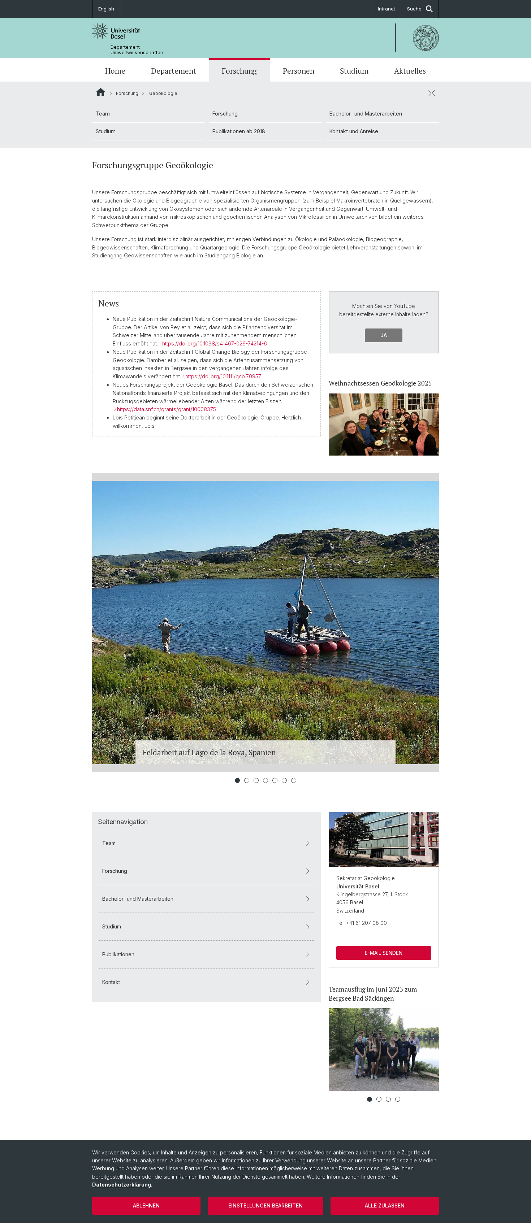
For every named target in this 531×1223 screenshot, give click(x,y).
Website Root (100, 92)
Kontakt (111, 982)
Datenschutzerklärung (121, 1184)
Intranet (386, 9)
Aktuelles (410, 71)
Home (115, 71)
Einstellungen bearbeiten (265, 1205)
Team (103, 113)
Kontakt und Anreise (353, 131)
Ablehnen (146, 1205)
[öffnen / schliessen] (431, 93)
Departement (173, 71)
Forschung (239, 71)
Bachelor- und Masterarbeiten (365, 113)
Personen (298, 71)
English (106, 9)
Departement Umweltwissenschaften (137, 49)
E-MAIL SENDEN (383, 953)
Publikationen (118, 954)
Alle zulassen (385, 1205)
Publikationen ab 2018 (238, 131)
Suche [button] (414, 9)
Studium (354, 71)
